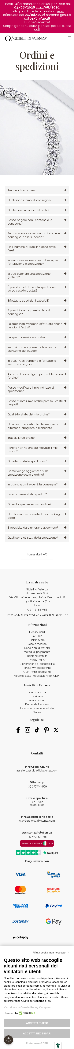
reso (60, 11)
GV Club (37, 636)
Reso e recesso (37, 643)
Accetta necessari (37, 1033)
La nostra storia (37, 692)
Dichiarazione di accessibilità (37, 663)
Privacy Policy (37, 659)
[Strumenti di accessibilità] (57, 1045)
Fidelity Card (37, 632)
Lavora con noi (37, 700)
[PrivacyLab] (26, 1013)
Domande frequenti (37, 704)
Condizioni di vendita (37, 647)
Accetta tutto (37, 1023)
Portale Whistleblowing (37, 667)
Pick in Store (37, 640)
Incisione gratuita (37, 655)
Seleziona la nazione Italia (37, 843)
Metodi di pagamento (37, 651)
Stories (37, 712)
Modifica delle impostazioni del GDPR (37, 675)
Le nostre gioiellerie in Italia (37, 708)
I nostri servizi (37, 696)
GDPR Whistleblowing (37, 671)
